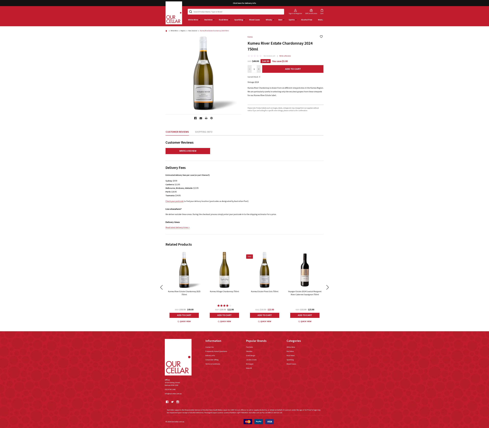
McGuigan (249, 364)
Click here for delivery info (244, 3)
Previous (161, 287)
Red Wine (208, 19)
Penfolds (249, 347)
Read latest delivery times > (178, 227)
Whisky (269, 19)
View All (249, 368)
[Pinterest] (211, 118)
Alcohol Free (306, 19)
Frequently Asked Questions (216, 351)
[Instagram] (177, 402)
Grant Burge (250, 355)
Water (320, 19)
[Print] (206, 118)
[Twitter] (172, 402)
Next (327, 287)
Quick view (185, 321)
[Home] (167, 31)
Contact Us (209, 347)
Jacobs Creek (251, 360)
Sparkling (238, 19)
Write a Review (285, 56)
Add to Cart (293, 69)
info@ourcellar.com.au (173, 393)
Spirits (292, 19)
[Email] (201, 118)
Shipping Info (203, 131)
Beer (280, 19)
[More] (199, 20)
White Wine (193, 19)
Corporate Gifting (212, 360)
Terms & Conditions (212, 364)
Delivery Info (210, 355)
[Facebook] (195, 118)
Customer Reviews (177, 131)
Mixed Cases (254, 19)
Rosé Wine (223, 19)
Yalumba (249, 351)
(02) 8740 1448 (170, 389)
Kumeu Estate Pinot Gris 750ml (264, 291)
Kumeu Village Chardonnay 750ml (224, 291)
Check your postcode (175, 201)
